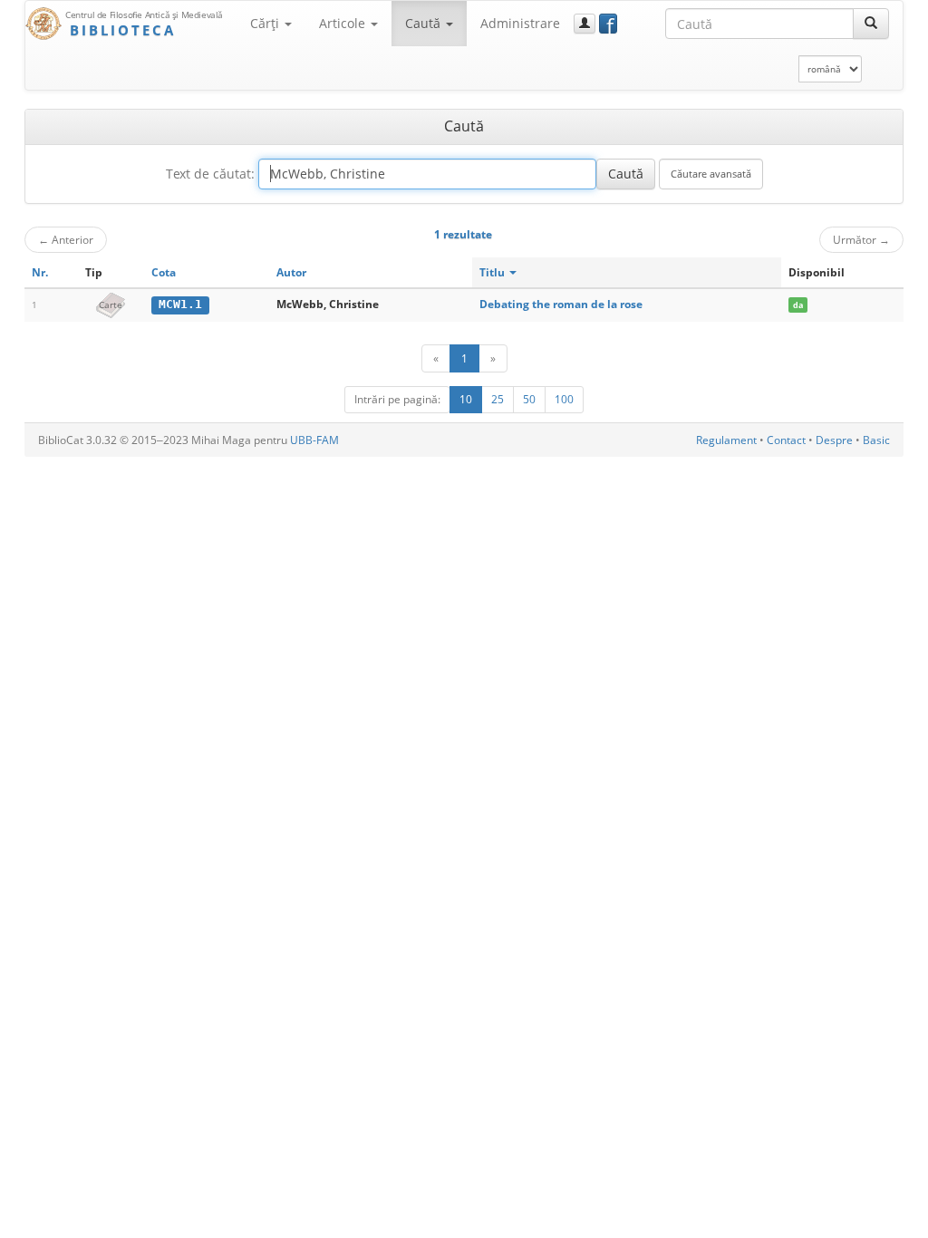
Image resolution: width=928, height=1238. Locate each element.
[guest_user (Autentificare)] (584, 24)
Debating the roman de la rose (561, 304)
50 (529, 399)
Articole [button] (344, 23)
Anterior (65, 239)
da (798, 305)
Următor (861, 239)
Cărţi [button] (266, 23)
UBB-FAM (314, 440)
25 (497, 399)
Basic (876, 440)
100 (564, 399)
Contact (786, 440)
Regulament (726, 440)
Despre (834, 440)
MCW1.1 (180, 304)
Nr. (40, 272)
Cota (163, 272)
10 (465, 399)
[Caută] (871, 23)
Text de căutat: (210, 173)
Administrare (520, 23)
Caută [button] (424, 23)
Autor (291, 272)
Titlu (493, 272)
